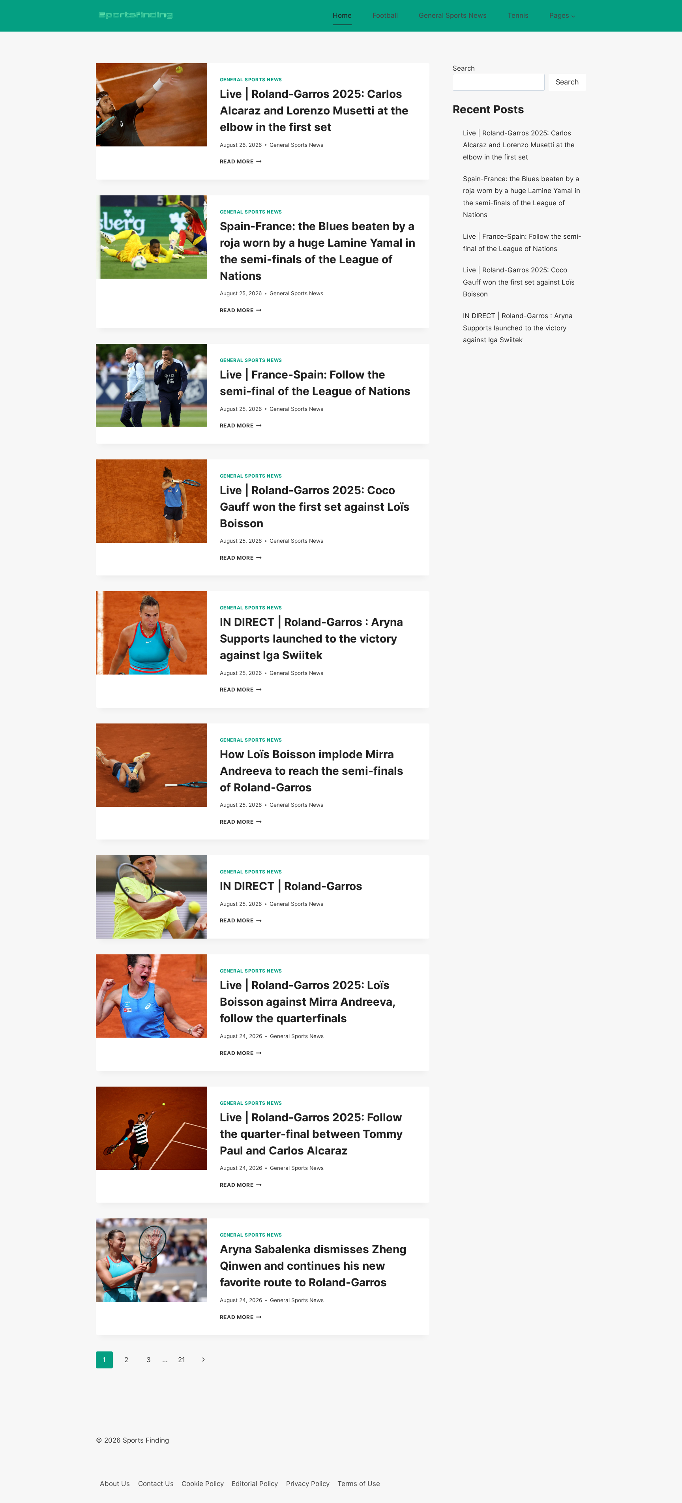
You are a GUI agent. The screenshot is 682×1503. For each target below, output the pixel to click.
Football (385, 15)
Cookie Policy (203, 1484)
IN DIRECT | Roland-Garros (291, 886)
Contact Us (156, 1484)
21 (181, 1360)
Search (464, 68)
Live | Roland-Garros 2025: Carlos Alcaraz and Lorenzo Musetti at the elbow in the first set (314, 110)
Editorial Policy (255, 1484)
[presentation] (151, 104)
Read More (241, 161)
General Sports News (453, 15)
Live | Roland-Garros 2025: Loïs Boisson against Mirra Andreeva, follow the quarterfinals (307, 1001)
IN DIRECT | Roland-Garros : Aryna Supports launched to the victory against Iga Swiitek (311, 638)
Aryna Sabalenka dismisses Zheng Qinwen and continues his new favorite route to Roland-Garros (313, 1266)
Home (342, 15)
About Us (115, 1484)
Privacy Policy (308, 1484)
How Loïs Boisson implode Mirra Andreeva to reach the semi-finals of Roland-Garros (311, 771)
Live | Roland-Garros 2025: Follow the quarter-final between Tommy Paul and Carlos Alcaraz (311, 1134)
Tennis (518, 15)
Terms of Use (358, 1484)
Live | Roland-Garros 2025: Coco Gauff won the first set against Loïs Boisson (315, 507)
